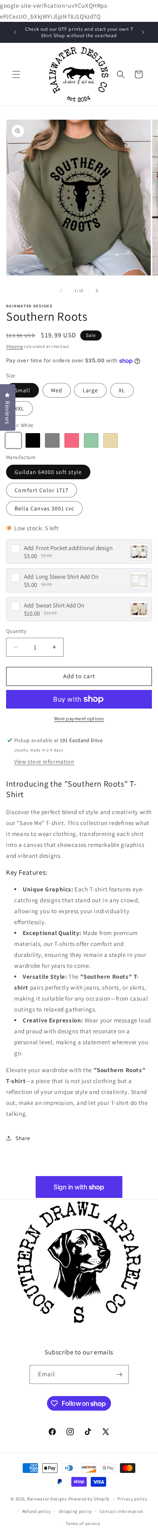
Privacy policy (132, 1499)
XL (122, 390)
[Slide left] (61, 291)
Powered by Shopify (89, 1499)
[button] (16, 74)
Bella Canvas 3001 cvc (44, 508)
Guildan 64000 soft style (48, 472)
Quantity (16, 631)
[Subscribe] (119, 1374)
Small (22, 390)
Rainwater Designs (47, 1499)
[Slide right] (97, 291)
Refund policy (36, 1511)
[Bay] (91, 440)
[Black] (33, 440)
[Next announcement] (143, 32)
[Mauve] (71, 440)
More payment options (79, 718)
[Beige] (110, 440)
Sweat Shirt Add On (54, 605)
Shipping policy (75, 1511)
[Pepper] (52, 440)
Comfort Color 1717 (41, 490)
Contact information (121, 1511)
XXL (19, 408)
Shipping (14, 346)
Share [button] (22, 1138)
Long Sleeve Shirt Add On (61, 576)
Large (90, 390)
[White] (13, 440)
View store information (44, 761)
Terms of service (83, 1523)
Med (56, 390)
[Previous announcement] (15, 32)
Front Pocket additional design (68, 548)
